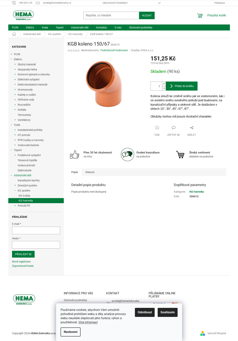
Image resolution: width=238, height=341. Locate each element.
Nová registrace (21, 261)
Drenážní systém (27, 185)
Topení (18, 150)
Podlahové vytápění (29, 155)
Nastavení (70, 332)
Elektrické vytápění (28, 79)
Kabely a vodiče (27, 94)
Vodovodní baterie (28, 145)
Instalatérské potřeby (30, 129)
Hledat (147, 15)
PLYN (17, 54)
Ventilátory (24, 119)
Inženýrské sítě (22, 175)
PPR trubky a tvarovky (31, 140)
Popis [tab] (74, 172)
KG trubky (24, 195)
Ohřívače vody (26, 99)
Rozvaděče (24, 104)
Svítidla (22, 109)
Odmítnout (145, 312)
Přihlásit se (23, 254)
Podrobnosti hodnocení (114, 50)
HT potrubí (24, 135)
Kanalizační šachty (29, 180)
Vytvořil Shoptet (217, 333)
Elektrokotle (24, 170)
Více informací (88, 322)
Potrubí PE (24, 205)
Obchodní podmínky (115, 3)
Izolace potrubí (26, 165)
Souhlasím (167, 312)
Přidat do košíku (184, 86)
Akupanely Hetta (27, 69)
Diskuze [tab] (89, 172)
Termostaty (24, 114)
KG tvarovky (26, 200)
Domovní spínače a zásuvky (34, 74)
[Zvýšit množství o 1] (164, 84)
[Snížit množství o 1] (164, 88)
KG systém (24, 190)
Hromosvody (25, 89)
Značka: (142, 50)
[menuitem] (15, 27)
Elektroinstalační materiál (32, 84)
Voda (17, 124)
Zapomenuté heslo (23, 265)
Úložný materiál (27, 64)
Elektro (18, 59)
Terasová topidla (27, 160)
